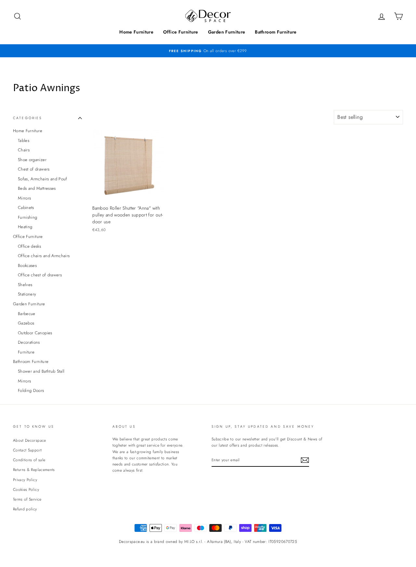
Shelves (25, 285)
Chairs (24, 150)
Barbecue (26, 314)
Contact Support (27, 450)
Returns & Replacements (34, 469)
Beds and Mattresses (37, 188)
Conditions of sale (29, 460)
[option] (208, 51)
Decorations (29, 342)
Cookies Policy (26, 489)
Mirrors (24, 198)
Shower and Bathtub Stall (41, 371)
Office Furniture (180, 32)
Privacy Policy (25, 479)
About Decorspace (29, 440)
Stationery (27, 294)
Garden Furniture (226, 32)
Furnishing (27, 217)
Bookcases (27, 265)
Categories (28, 118)
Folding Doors (31, 390)
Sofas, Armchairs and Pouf (42, 179)
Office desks (29, 246)
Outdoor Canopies (35, 333)
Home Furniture (136, 32)
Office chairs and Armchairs (44, 256)
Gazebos (26, 323)
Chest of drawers (34, 169)
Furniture (26, 352)
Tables (23, 140)
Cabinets (26, 207)
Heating (25, 227)
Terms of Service (27, 499)
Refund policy (25, 509)
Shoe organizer (32, 160)
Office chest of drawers (40, 275)
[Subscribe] (305, 460)
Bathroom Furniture (275, 32)
